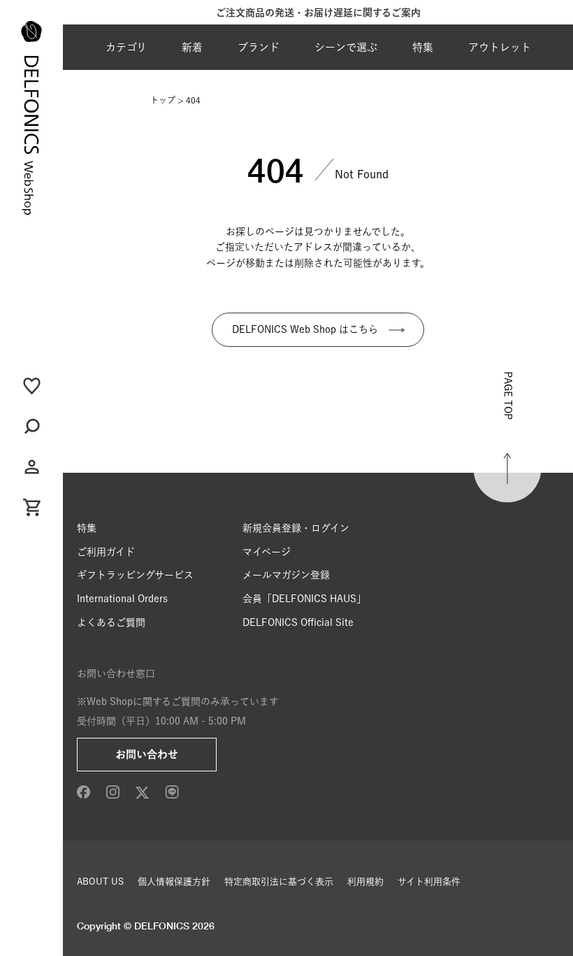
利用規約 (365, 881)
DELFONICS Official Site (298, 622)
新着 (192, 47)
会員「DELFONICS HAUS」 (304, 599)
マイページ (266, 552)
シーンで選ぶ (345, 47)
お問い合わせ (146, 754)
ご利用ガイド (106, 552)
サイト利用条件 (429, 881)
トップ (162, 100)
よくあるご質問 (111, 622)
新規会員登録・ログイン (295, 528)
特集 (422, 47)
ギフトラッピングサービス (135, 575)
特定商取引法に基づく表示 (278, 881)
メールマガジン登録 (286, 575)
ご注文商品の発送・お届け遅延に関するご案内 (318, 12)
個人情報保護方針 (174, 881)
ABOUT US (100, 881)
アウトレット (499, 47)
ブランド (259, 47)
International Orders (122, 599)
